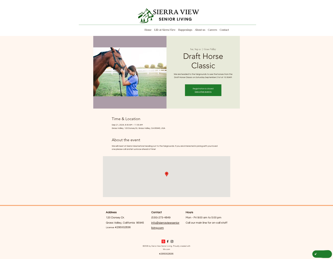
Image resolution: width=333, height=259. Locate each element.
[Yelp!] (163, 241)
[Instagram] (172, 241)
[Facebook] (167, 241)
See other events (203, 92)
